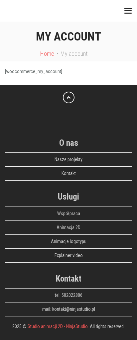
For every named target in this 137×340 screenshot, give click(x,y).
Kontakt (69, 173)
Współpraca (68, 213)
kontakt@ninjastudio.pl (73, 309)
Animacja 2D (68, 227)
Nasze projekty (68, 159)
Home (47, 53)
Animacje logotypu (68, 241)
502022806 (72, 295)
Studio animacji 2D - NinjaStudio (58, 326)
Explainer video (69, 255)
